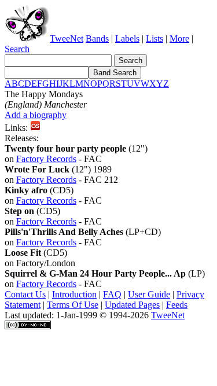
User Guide (149, 294)
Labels (127, 38)
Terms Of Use (72, 305)
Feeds (176, 305)
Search (17, 49)
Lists (154, 38)
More (179, 38)
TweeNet (66, 38)
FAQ (112, 294)
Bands (97, 38)
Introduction (74, 294)
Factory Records (46, 159)
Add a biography (36, 115)
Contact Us (25, 294)
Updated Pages (132, 305)
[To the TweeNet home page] (27, 38)
